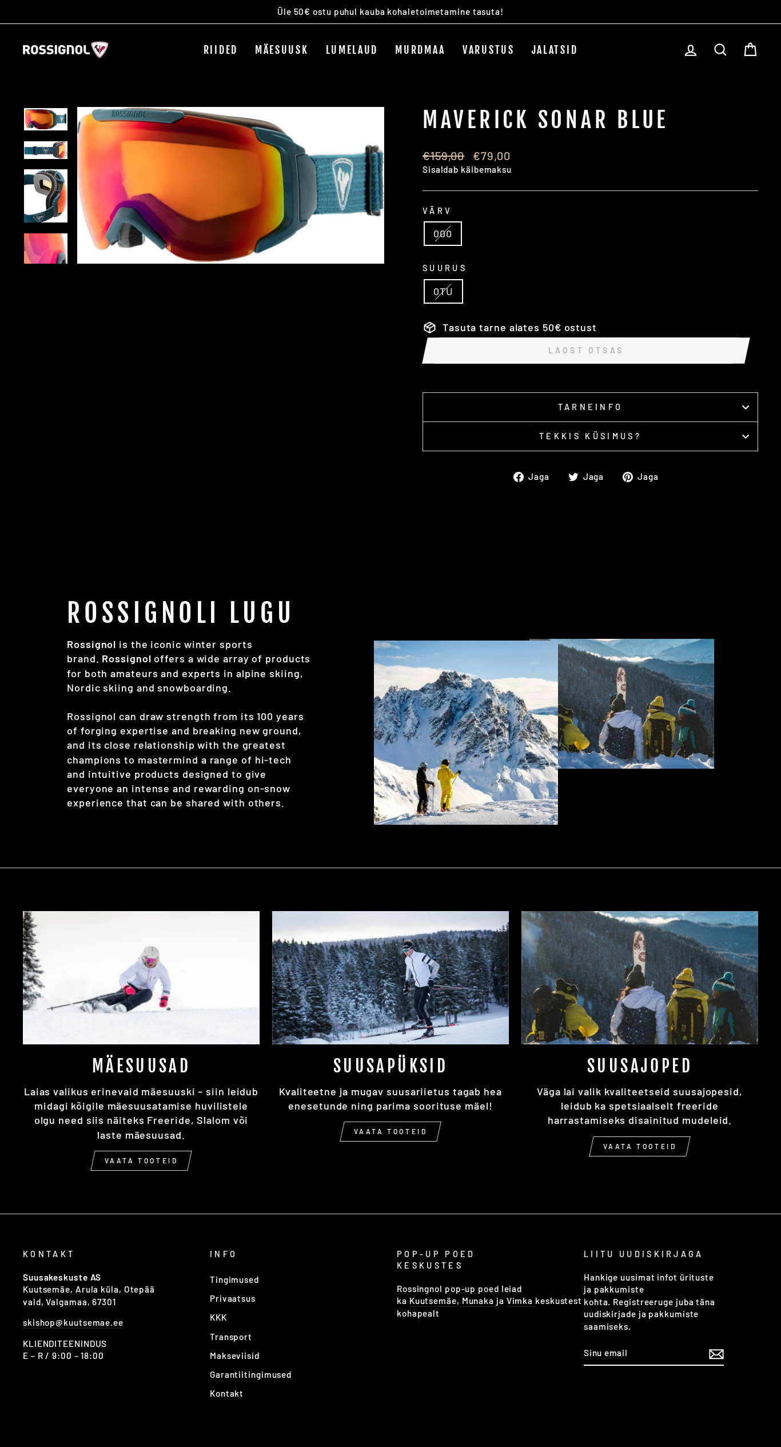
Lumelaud (352, 49)
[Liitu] (716, 1353)
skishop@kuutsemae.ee (73, 1322)
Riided (221, 49)
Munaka (479, 1300)
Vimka (521, 1300)
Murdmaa (420, 49)
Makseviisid (235, 1355)
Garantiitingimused (251, 1374)
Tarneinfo (590, 407)
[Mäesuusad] (141, 977)
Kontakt (227, 1393)
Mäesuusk (282, 49)
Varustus (489, 49)
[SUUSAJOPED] (639, 977)
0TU (443, 291)
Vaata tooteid (141, 1160)
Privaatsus (233, 1298)
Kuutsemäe (433, 1300)
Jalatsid (555, 49)
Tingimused (234, 1279)
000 (442, 233)
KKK (218, 1317)
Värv (437, 211)
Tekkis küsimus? (590, 436)
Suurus (445, 268)
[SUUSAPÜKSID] (390, 977)
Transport (231, 1336)
